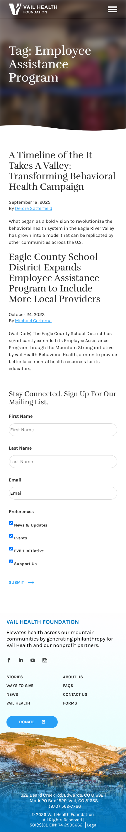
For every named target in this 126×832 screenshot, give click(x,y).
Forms (70, 703)
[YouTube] (34, 660)
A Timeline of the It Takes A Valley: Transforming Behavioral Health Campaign (62, 170)
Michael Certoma (33, 320)
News (12, 694)
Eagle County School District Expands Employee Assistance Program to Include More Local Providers (54, 278)
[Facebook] (10, 660)
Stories (14, 676)
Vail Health (18, 703)
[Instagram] (46, 660)
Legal (92, 825)
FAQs (68, 685)
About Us (73, 676)
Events (20, 538)
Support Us (25, 563)
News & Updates (30, 525)
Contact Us (75, 694)
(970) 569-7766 (65, 806)
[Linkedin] (22, 660)
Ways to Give (19, 685)
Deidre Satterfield (33, 208)
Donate (27, 721)
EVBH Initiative (29, 550)
